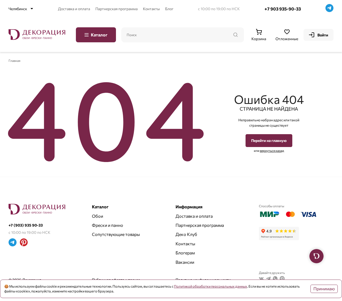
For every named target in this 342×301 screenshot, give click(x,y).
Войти (322, 35)
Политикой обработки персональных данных (210, 286)
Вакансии (185, 262)
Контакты (151, 8)
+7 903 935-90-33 (283, 8)
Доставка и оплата (74, 8)
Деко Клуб (186, 234)
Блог (169, 8)
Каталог (99, 34)
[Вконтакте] (261, 279)
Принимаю (324, 288)
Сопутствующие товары (116, 234)
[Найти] (235, 34)
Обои (97, 216)
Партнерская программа (116, 8)
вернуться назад (272, 150)
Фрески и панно (107, 225)
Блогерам (185, 252)
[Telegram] (329, 8)
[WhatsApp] (275, 279)
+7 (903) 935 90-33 (26, 225)
